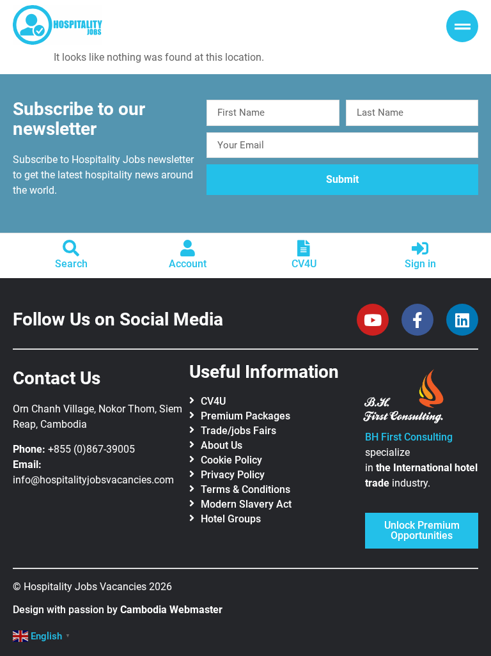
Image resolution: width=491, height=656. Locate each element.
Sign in (420, 264)
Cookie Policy (231, 460)
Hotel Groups (231, 519)
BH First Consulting (409, 437)
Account (188, 264)
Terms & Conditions (245, 489)
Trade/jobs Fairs (238, 431)
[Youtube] (373, 320)
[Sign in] (420, 248)
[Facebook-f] (417, 320)
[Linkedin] (462, 320)
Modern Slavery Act (246, 504)
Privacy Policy (233, 475)
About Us (221, 445)
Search (71, 264)
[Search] (71, 248)
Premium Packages (245, 416)
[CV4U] (303, 248)
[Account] (187, 248)
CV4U (304, 264)
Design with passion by (117, 610)
